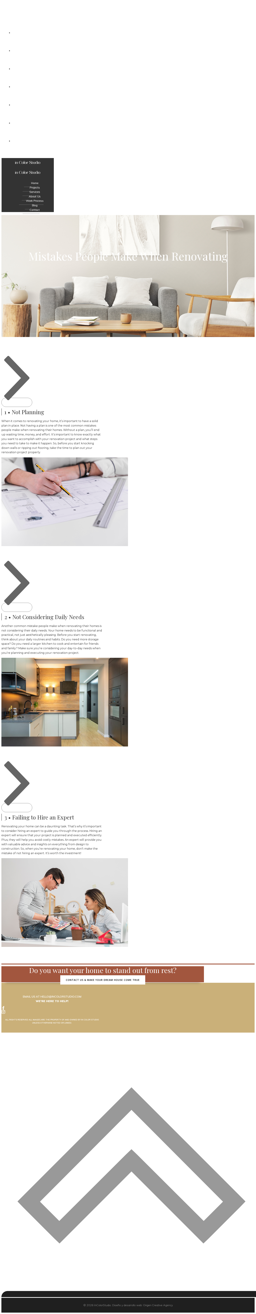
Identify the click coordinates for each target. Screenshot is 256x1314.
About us (131, 86)
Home (131, 32)
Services (132, 68)
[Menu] (128, 155)
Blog (131, 123)
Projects (131, 50)
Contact (131, 141)
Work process (131, 104)
